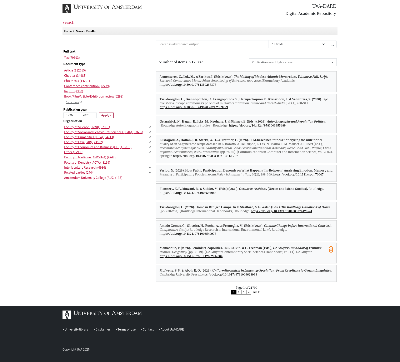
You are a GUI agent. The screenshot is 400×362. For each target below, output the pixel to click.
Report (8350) (73, 91)
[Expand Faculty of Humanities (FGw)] (150, 137)
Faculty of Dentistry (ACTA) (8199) (87, 162)
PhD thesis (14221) (77, 81)
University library (76, 329)
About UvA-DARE (172, 329)
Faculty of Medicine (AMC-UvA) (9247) (90, 157)
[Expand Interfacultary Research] (150, 167)
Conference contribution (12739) (87, 86)
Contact (148, 329)
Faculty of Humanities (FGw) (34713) (89, 137)
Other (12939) (73, 152)
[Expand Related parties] (150, 172)
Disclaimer (102, 329)
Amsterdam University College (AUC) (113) (93, 178)
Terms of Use (126, 329)
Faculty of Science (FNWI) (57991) (87, 127)
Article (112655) (75, 70)
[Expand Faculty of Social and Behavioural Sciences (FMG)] (150, 132)
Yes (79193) (72, 58)
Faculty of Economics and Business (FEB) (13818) (97, 147)
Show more (72, 102)
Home (68, 31)
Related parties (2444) (79, 172)
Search (68, 22)
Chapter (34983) (75, 76)
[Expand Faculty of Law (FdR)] (150, 142)
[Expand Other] (150, 152)
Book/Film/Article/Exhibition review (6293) (93, 96)
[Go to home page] (106, 8)
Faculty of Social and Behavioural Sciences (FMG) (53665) (103, 132)
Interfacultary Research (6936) (85, 167)
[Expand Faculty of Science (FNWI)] (150, 127)
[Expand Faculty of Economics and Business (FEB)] (150, 147)
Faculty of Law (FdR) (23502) (83, 142)
